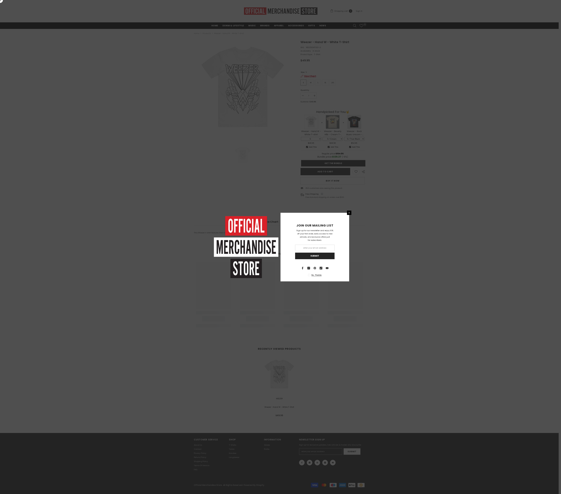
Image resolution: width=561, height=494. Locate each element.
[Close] (349, 213)
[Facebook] (302, 268)
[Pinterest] (315, 268)
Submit (314, 255)
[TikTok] (321, 268)
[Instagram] (309, 268)
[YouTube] (327, 268)
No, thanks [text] (316, 275)
